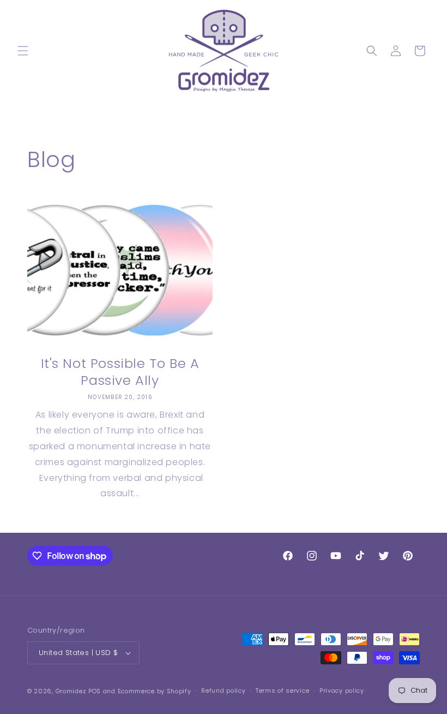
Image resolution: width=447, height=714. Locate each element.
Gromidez (71, 691)
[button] (23, 51)
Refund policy (223, 690)
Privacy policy (341, 690)
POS (94, 691)
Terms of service (282, 690)
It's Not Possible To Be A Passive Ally (120, 372)
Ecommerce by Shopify (154, 691)
